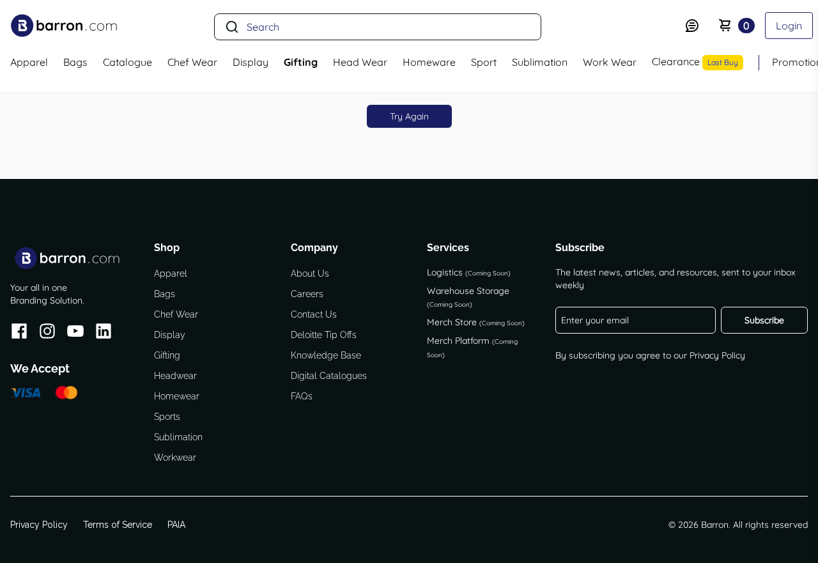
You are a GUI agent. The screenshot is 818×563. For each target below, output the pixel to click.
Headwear (175, 376)
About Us (310, 273)
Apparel (170, 273)
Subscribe (764, 320)
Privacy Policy (717, 355)
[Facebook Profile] (19, 333)
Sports (167, 417)
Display (169, 335)
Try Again (409, 116)
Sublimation (178, 437)
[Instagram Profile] (47, 333)
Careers (307, 294)
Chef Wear (176, 314)
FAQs (302, 396)
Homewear (176, 396)
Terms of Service (117, 525)
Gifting (167, 355)
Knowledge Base (326, 355)
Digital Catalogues (329, 376)
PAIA (176, 525)
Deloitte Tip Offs (324, 335)
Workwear (175, 457)
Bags (164, 294)
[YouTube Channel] (75, 333)
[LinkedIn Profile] (103, 333)
